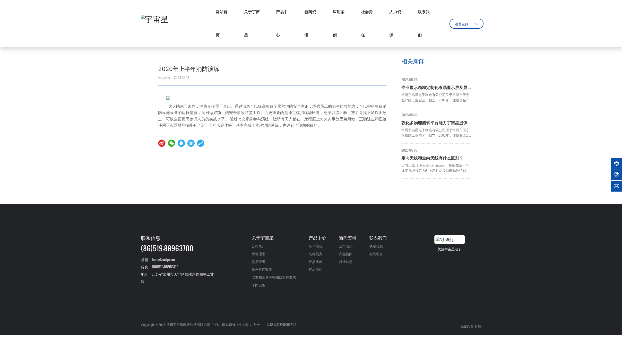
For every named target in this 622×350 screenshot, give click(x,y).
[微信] (171, 143)
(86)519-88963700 (167, 248)
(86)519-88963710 (165, 266)
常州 (257, 325)
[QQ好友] (181, 143)
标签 (478, 326)
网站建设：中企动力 (237, 325)
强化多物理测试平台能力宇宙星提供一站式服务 (434, 123)
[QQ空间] (191, 143)
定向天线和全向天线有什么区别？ (432, 158)
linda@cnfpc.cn (163, 259)
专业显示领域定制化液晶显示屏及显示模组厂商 (434, 88)
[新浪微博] (161, 143)
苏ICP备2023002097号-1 (281, 324)
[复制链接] (200, 143)
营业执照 (466, 326)
